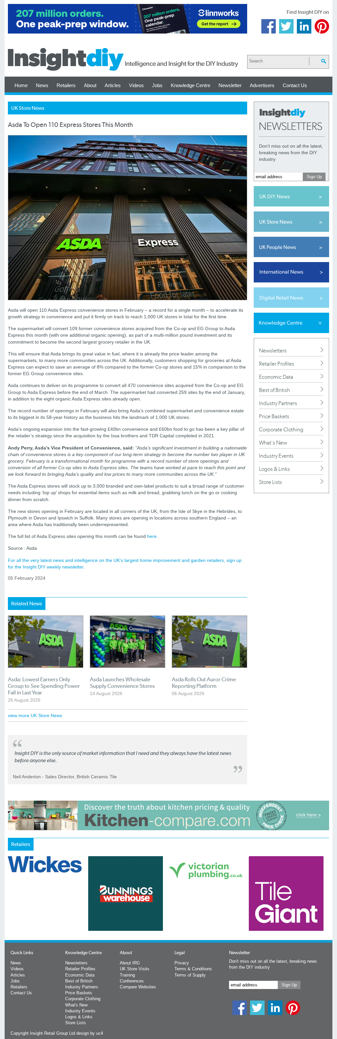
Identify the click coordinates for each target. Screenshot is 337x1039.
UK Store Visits (134, 968)
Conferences (132, 981)
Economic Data (276, 377)
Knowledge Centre (190, 85)
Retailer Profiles (276, 363)
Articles (113, 85)
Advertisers (262, 85)
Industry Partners (278, 403)
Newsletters (273, 350)
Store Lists (270, 482)
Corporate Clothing (281, 429)
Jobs (157, 85)
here (152, 536)
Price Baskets (274, 416)
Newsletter (230, 85)
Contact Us (295, 85)
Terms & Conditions (193, 968)
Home (21, 85)
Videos (136, 85)
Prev (11, 910)
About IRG (130, 962)
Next (195, 910)
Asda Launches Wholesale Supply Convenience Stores (122, 682)
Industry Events (276, 455)
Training (127, 975)
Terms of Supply (190, 975)
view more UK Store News (35, 715)
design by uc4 (89, 1033)
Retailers (66, 85)
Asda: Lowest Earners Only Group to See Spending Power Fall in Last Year (44, 686)
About (90, 85)
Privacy (181, 962)
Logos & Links (274, 469)
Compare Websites (138, 986)
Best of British (274, 390)
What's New (273, 442)
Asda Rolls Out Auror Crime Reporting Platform (204, 682)
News (42, 85)
